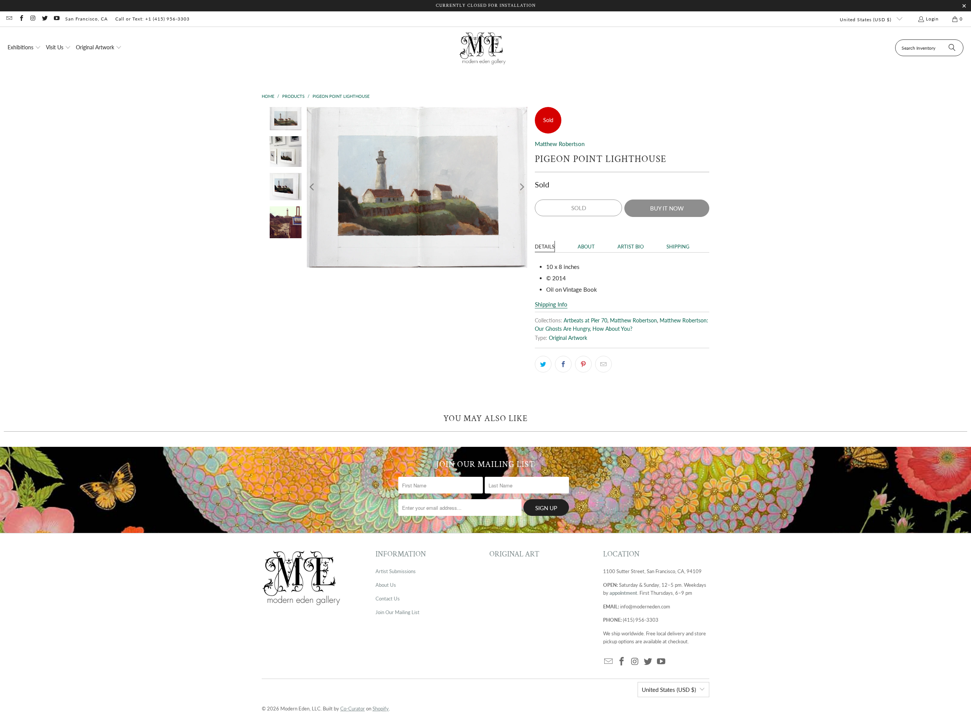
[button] (24, 47)
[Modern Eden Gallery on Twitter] (44, 19)
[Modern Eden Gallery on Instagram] (33, 19)
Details (545, 247)
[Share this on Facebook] (563, 364)
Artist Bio (630, 247)
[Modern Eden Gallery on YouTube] (56, 19)
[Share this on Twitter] (543, 364)
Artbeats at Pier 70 (585, 320)
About (586, 247)
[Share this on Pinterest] (583, 364)
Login (932, 19)
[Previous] (312, 187)
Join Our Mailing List (398, 612)
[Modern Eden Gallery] (482, 48)
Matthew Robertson (559, 143)
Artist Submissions (396, 571)
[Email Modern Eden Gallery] (9, 19)
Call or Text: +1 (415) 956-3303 (152, 19)
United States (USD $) (866, 19)
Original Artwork (568, 338)
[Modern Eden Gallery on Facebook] (20, 19)
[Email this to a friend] (603, 364)
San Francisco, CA (86, 19)
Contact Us (388, 599)
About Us (386, 585)
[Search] (952, 47)
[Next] (521, 187)
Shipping (678, 247)
